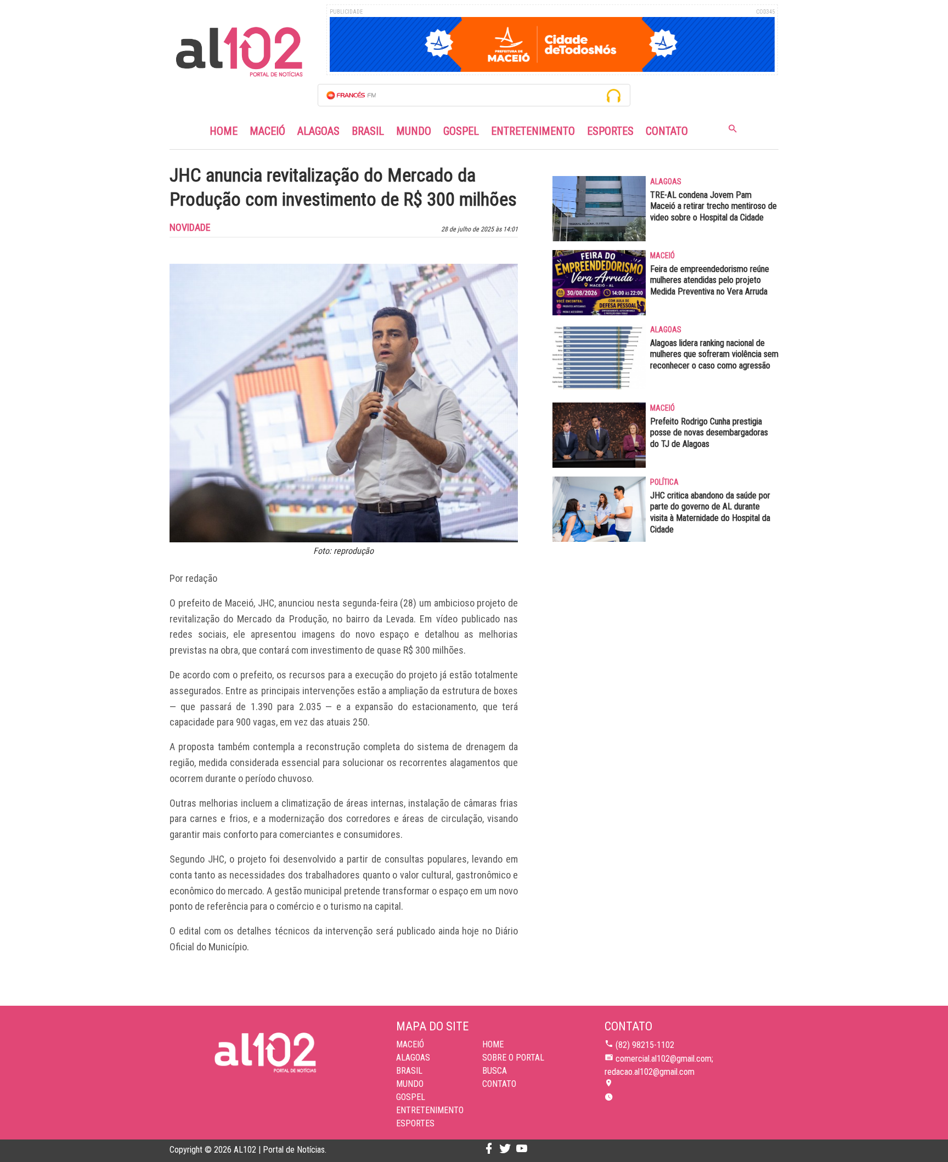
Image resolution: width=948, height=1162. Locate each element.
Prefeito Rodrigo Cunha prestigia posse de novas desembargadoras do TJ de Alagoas (709, 433)
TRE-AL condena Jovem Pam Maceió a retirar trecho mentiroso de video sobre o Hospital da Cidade (713, 206)
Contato (667, 131)
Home (224, 131)
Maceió (267, 131)
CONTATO (499, 1084)
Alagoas (318, 131)
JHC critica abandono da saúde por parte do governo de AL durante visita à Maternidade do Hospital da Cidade (710, 512)
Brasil (368, 131)
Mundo (413, 131)
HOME (493, 1044)
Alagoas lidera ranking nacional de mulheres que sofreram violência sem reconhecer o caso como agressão (714, 354)
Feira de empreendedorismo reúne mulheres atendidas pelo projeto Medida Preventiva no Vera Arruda (709, 280)
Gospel (461, 131)
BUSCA (494, 1070)
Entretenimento (533, 131)
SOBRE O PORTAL (513, 1057)
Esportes (610, 131)
